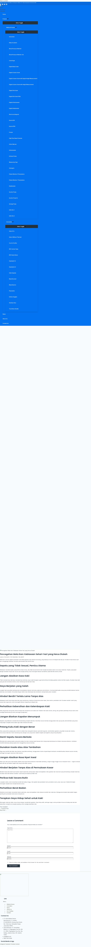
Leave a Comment (4, 657)
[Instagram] (0, 4)
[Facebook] (2, 4)
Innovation (9, 906)
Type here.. (10, 828)
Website (9, 857)
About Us (9, 909)
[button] (12, 901)
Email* (8, 851)
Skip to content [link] (4, 0)
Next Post (3, 810)
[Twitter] (4, 4)
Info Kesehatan (14, 657)
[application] (8, 19)
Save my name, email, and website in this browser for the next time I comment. (29, 862)
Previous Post (4, 808)
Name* (9, 846)
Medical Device (10, 904)
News (8, 907)
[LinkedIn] (6, 4)
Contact (9, 912)
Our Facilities (10, 911)
